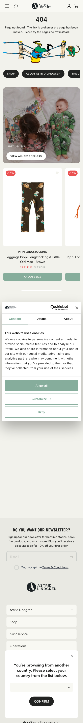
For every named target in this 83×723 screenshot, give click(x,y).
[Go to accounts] (68, 6)
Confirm (41, 701)
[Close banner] (77, 307)
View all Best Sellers (26, 156)
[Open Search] (17, 6)
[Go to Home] (41, 6)
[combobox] (41, 687)
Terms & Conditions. (55, 567)
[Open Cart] (74, 6)
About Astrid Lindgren (43, 73)
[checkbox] (17, 567)
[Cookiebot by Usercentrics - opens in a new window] (51, 307)
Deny (41, 412)
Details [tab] (41, 318)
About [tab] (68, 318)
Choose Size (32, 276)
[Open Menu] (7, 6)
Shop (11, 73)
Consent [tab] (15, 318)
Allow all (41, 385)
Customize (39, 398)
